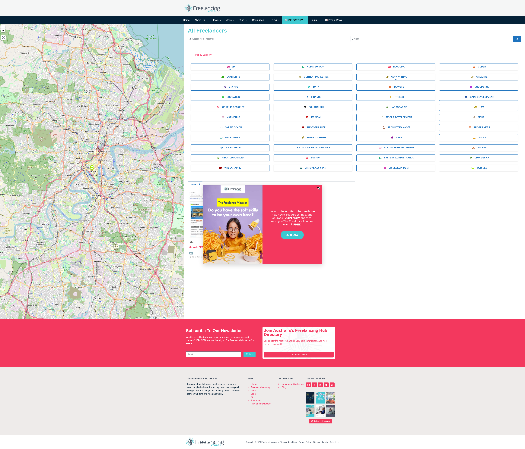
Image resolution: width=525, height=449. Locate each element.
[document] (262, 224)
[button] (318, 189)
